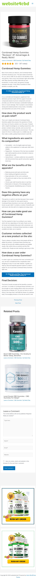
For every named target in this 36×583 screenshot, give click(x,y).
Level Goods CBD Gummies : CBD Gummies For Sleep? (16, 397)
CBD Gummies (17, 60)
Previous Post (18, 300)
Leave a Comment (7, 60)
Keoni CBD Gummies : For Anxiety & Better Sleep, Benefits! (17, 354)
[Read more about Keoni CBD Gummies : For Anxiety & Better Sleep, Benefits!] (18, 333)
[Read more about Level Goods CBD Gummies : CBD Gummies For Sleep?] (18, 378)
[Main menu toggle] (32, 3)
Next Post (18, 303)
